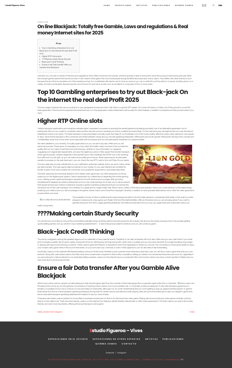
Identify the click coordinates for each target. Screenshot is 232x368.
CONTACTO (129, 343)
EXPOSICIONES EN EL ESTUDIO (68, 339)
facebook (110, 353)
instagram (121, 353)
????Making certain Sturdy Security (56, 59)
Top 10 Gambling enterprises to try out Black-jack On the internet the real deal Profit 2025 (58, 51)
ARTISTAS (151, 339)
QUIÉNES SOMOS (106, 343)
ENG (220, 5)
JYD (181, 360)
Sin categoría (56, 312)
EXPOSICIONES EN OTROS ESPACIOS (117, 339)
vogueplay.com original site (49, 152)
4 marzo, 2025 (42, 22)
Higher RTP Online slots (52, 56)
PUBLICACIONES (173, 339)
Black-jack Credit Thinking (53, 62)
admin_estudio (43, 312)
